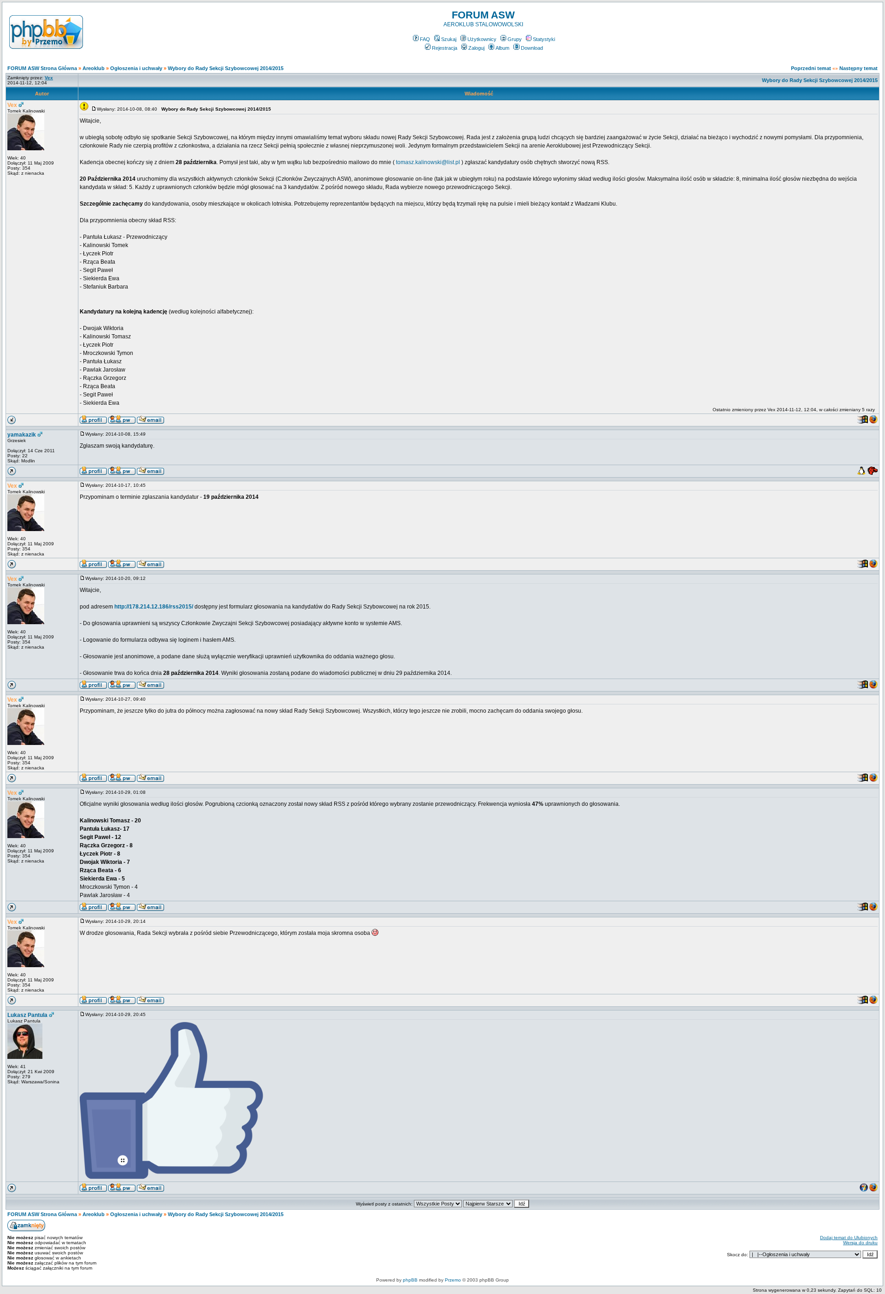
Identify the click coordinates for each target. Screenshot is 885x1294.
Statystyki (544, 39)
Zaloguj (476, 48)
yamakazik (21, 434)
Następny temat (858, 68)
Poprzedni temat (811, 68)
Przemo (453, 1279)
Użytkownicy (481, 39)
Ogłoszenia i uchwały (136, 68)
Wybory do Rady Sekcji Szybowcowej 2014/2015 (225, 68)
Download (532, 48)
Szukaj (448, 39)
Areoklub (94, 68)
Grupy (514, 39)
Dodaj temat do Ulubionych (849, 1237)
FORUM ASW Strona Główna (42, 68)
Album (502, 48)
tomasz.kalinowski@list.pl (428, 162)
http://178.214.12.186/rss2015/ (153, 606)
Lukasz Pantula (27, 1015)
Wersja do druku (860, 1242)
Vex (12, 105)
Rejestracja (444, 48)
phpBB (410, 1279)
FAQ (425, 39)
